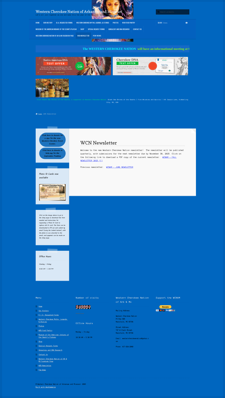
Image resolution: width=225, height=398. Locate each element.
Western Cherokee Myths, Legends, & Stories (92, 22)
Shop (82, 29)
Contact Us (137, 29)
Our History (47, 22)
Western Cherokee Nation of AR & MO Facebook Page (55, 35)
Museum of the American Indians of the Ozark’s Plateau (56, 29)
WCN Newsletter (83, 35)
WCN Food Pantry (128, 22)
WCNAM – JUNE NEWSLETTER (119, 167)
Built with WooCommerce (46, 387)
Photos (115, 22)
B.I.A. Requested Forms (64, 22)
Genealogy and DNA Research (118, 29)
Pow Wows (97, 35)
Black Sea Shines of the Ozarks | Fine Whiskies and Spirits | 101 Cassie (140, 99)
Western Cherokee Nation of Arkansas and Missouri (79, 11)
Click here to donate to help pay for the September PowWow (52, 153)
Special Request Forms (96, 29)
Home (37, 22)
